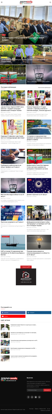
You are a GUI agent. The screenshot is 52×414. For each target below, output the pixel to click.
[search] (50, 2)
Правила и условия (45, 410)
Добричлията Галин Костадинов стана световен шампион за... (11, 80)
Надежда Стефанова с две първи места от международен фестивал (12, 137)
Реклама (31, 408)
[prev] (2, 25)
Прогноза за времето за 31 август (12, 222)
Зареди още (25, 267)
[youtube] (35, 397)
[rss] (39, 397)
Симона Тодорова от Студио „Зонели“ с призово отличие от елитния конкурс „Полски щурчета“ (39, 108)
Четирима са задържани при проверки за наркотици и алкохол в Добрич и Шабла (39, 137)
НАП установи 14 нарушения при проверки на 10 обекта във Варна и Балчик (12, 253)
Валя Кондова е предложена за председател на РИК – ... (24, 348)
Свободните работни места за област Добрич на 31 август (11, 166)
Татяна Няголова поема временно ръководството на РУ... (24, 340)
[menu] (1, 2)
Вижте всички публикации (44, 87)
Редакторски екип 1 (14, 334)
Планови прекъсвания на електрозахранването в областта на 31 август (38, 253)
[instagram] (32, 397)
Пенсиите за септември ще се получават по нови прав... (24, 332)
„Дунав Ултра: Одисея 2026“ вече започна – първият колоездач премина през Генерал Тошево (24, 60)
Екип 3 (3, 42)
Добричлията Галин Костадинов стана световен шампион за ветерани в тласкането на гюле (37, 167)
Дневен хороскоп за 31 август (37, 194)
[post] (26, 25)
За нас (48, 408)
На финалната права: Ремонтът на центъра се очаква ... (24, 324)
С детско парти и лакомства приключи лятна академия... (24, 356)
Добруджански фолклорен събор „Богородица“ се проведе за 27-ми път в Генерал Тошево (38, 223)
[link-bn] (26, 276)
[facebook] (28, 397)
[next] (50, 25)
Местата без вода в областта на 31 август (38, 81)
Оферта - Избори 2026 (40, 408)
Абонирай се (47, 390)
